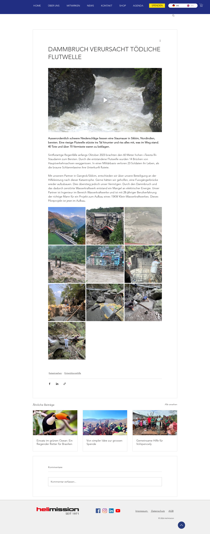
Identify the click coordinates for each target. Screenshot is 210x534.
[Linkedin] (111, 510)
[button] (201, 5)
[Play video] (105, 100)
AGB (171, 510)
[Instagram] (104, 510)
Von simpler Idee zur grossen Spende (104, 442)
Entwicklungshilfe (72, 373)
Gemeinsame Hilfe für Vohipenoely (149, 442)
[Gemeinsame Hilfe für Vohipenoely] (155, 422)
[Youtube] (118, 510)
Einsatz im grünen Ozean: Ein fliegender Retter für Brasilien (55, 442)
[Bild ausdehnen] (66, 225)
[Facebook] (98, 510)
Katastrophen (55, 373)
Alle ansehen (171, 404)
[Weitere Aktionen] (160, 41)
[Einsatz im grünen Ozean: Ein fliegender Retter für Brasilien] (55, 422)
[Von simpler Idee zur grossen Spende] (105, 422)
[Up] (181, 525)
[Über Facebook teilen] (49, 383)
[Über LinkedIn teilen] (57, 383)
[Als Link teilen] (64, 383)
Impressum (141, 510)
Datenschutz (158, 510)
